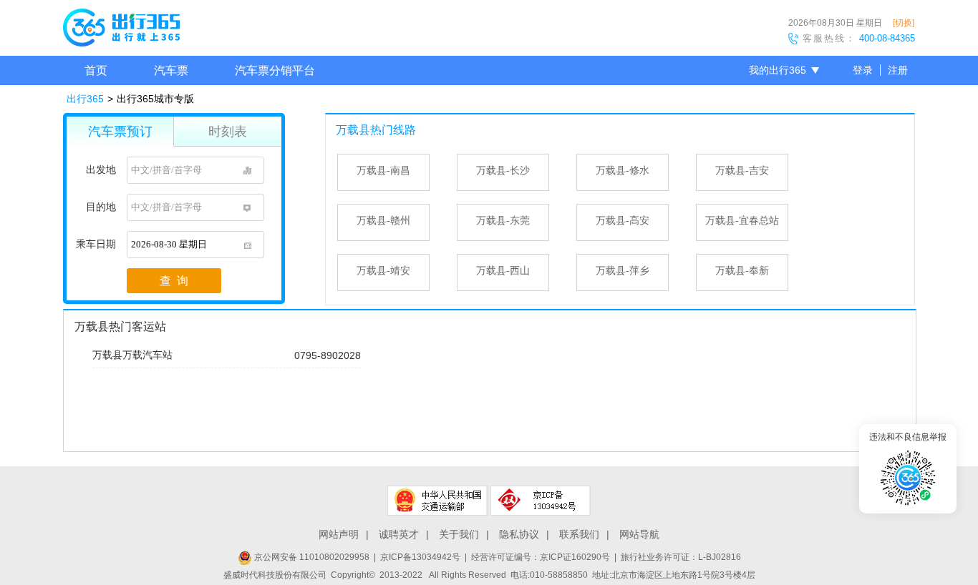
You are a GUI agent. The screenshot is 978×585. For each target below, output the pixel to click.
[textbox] (195, 170)
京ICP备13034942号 (420, 557)
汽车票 (171, 70)
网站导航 (639, 534)
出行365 (85, 98)
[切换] (903, 23)
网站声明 (339, 534)
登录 (863, 70)
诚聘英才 (399, 534)
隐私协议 (519, 534)
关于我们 (459, 534)
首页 (95, 70)
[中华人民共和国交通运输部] (437, 501)
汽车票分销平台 (275, 70)
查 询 (174, 281)
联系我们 (579, 534)
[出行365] (121, 30)
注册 (898, 70)
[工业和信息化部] (540, 501)
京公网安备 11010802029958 (310, 557)
